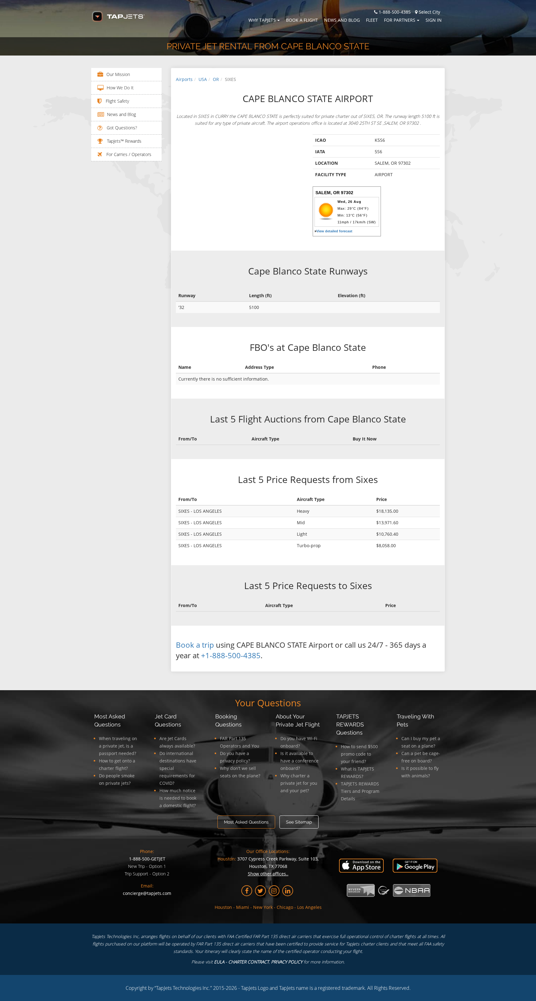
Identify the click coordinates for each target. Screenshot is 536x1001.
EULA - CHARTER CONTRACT (241, 962)
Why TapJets (262, 20)
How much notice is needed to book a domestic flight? (177, 798)
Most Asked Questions (246, 822)
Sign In (434, 20)
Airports (184, 79)
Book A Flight (302, 20)
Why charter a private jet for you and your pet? (298, 783)
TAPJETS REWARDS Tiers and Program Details (360, 791)
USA (203, 79)
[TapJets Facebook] (246, 890)
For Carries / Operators (128, 154)
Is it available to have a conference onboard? (299, 760)
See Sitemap (299, 822)
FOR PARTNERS (399, 20)
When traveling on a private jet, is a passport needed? (118, 745)
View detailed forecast (334, 231)
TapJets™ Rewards (123, 141)
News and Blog (342, 20)
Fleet (372, 20)
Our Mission (118, 74)
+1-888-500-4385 (231, 655)
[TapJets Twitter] (260, 890)
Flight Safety (117, 101)
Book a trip (195, 645)
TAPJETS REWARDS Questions (350, 724)
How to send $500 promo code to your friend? (359, 754)
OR (216, 79)
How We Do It (120, 88)
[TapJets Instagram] (274, 890)
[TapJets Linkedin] (287, 890)
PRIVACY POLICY (286, 962)
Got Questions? (121, 128)
